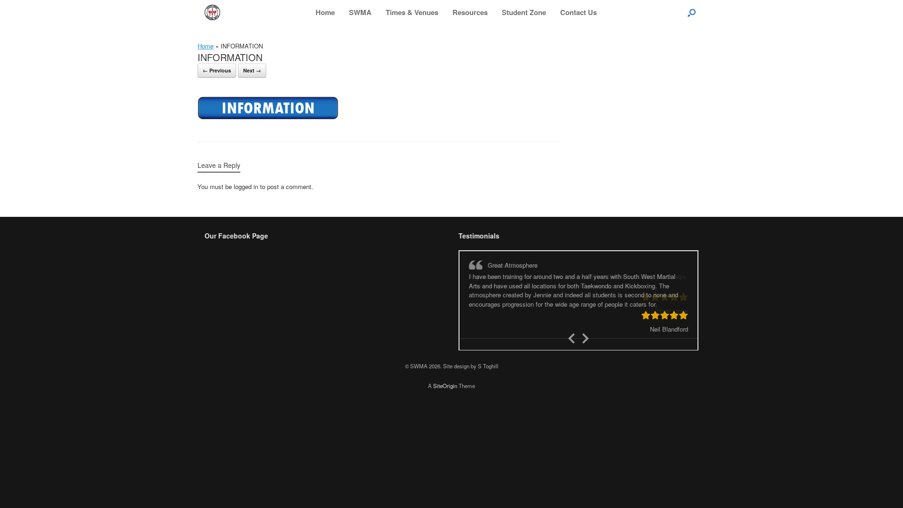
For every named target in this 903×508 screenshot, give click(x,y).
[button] (691, 12)
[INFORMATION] (268, 117)
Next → (252, 70)
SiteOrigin (445, 374)
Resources (470, 12)
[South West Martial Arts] (212, 12)
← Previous (217, 70)
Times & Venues (412, 12)
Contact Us (578, 12)
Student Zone (524, 12)
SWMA (360, 12)
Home (325, 12)
